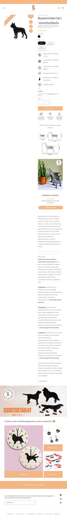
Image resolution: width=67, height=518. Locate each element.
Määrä (39, 98)
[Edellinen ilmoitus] (3, 2)
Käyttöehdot (40, 513)
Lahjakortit (52, 474)
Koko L (42, 47)
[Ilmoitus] (64, 2)
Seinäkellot (23, 474)
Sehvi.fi (12, 514)
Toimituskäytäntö (48, 513)
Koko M (50, 43)
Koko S (42, 43)
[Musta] (39, 36)
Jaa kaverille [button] (43, 381)
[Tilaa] (34, 503)
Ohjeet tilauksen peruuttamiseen (33, 485)
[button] (4, 8)
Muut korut (52, 448)
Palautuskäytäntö (20, 513)
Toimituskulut (50, 93)
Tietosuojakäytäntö (30, 513)
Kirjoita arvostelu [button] (50, 208)
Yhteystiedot (57, 513)
